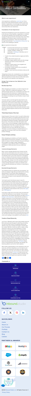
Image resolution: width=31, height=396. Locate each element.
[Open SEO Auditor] (3, 385)
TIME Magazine (7, 190)
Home (4, 322)
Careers (4, 336)
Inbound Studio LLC (11, 390)
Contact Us (5, 332)
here (27, 215)
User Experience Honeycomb (20, 41)
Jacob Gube (19, 21)
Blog (3, 334)
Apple (27, 188)
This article (21, 241)
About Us (5, 324)
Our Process (6, 327)
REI (24, 188)
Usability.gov (16, 52)
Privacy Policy (6, 392)
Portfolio (4, 329)
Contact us (15, 252)
